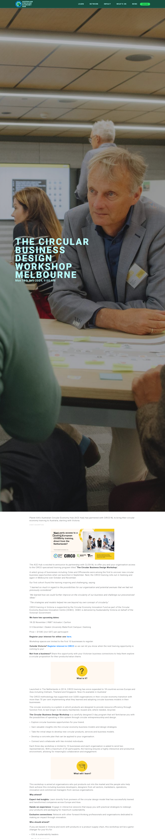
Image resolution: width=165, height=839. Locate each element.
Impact (107, 4)
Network (94, 4)
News (134, 4)
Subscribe (145, 4)
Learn (81, 4)
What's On (121, 4)
